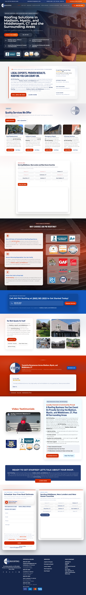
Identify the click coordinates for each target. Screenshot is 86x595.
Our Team (67, 569)
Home (19, 5)
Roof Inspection (48, 568)
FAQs (66, 564)
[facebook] (3, 572)
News (66, 567)
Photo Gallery (36, 5)
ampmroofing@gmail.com (33, 1)
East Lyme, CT (61, 511)
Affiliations (68, 561)
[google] (6, 572)
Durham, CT (43, 178)
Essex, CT (75, 511)
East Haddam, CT (60, 178)
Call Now (17, 150)
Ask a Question (21, 120)
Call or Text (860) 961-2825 (11, 1)
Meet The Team (69, 455)
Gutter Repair (47, 566)
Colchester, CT (43, 174)
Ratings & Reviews (54, 5)
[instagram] (13, 572)
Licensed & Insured (70, 566)
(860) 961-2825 (79, 5)
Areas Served (44, 5)
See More (23, 436)
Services (29, 5)
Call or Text (26, 34)
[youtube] (19, 572)
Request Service (70, 303)
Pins (61, 5)
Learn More (32, 95)
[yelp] (10, 572)
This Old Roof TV (69, 570)
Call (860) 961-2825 (18, 95)
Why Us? (23, 5)
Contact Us (66, 5)
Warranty (67, 573)
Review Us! (71, 368)
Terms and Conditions (22, 539)
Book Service (10, 120)
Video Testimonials (70, 572)
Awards (67, 563)
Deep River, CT (26, 178)
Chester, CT (60, 171)
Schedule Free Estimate (76, 1)
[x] (16, 572)
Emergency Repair (48, 564)
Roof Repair (47, 571)
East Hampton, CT (47, 511)
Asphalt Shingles (48, 561)
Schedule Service (52, 455)
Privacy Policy (12, 539)
